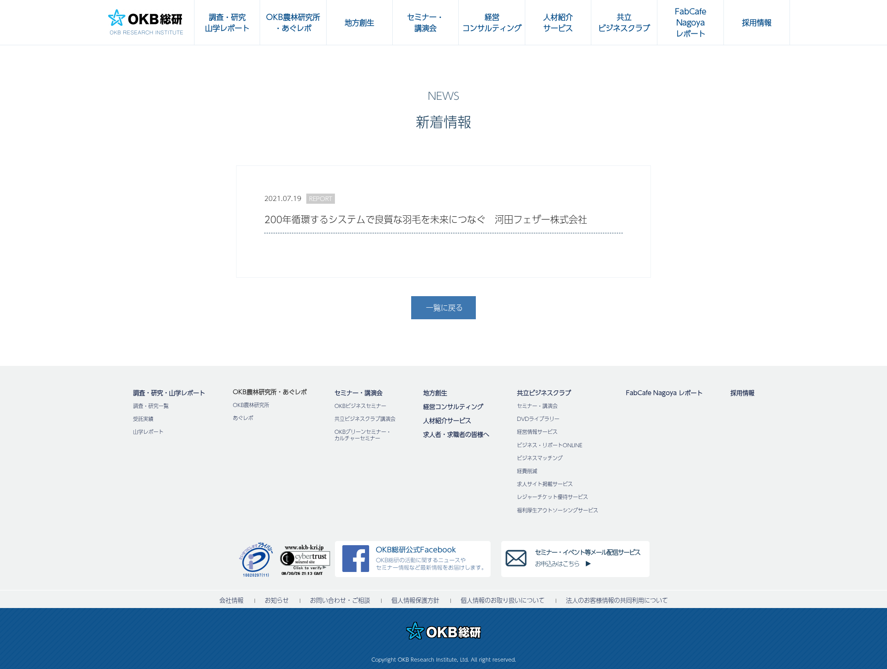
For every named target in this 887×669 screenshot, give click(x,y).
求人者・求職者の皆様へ (456, 434)
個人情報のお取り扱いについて (503, 600)
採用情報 (742, 392)
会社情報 (231, 600)
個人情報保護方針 (415, 600)
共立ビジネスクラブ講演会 (364, 419)
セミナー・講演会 (358, 392)
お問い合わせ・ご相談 (340, 600)
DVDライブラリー (538, 419)
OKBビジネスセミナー (360, 406)
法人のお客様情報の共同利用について (617, 600)
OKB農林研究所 (251, 405)
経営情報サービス (537, 432)
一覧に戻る (444, 307)
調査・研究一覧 (151, 406)
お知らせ (277, 600)
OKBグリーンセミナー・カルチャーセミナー (362, 435)
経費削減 (527, 471)
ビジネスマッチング (540, 458)
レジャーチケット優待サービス (552, 497)
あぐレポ (243, 418)
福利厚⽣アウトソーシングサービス (557, 510)
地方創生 (435, 392)
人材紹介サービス (447, 420)
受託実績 (143, 419)
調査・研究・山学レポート (169, 392)
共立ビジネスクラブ (544, 392)
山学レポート (148, 432)
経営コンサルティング (453, 406)
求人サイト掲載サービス (545, 484)
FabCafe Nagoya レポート (664, 392)
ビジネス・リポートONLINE (550, 445)
